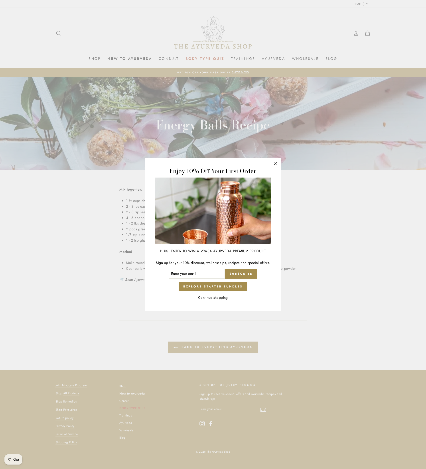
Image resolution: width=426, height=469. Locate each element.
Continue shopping (213, 297)
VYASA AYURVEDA (216, 251)
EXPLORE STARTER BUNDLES (213, 286)
